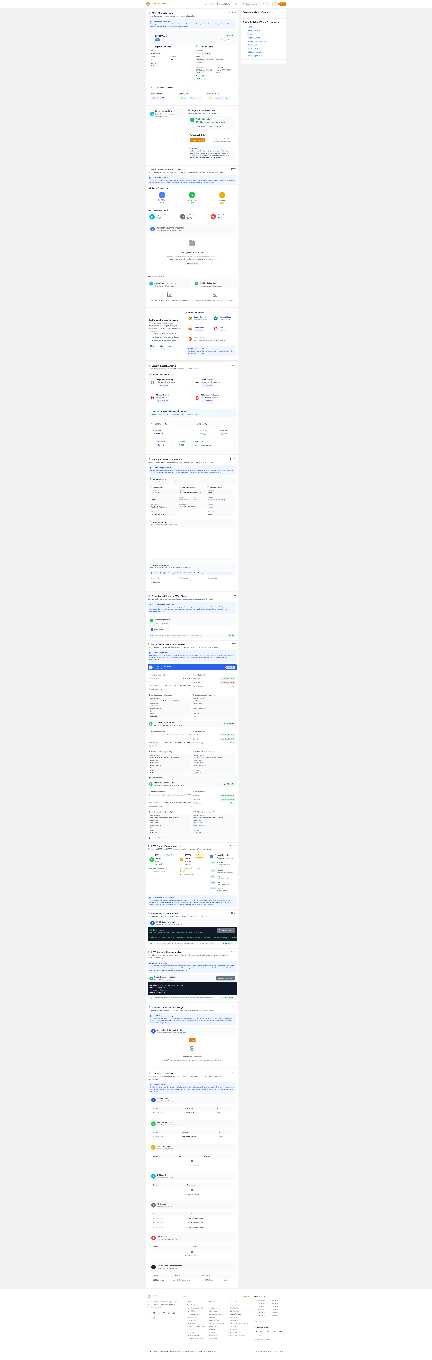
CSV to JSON (212, 1317)
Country (181, 490)
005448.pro (200, 59)
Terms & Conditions (175, 1351)
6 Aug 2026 (275, 1301)
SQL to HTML (213, 1326)
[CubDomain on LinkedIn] (174, 1313)
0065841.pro (209, 59)
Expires (153, 63)
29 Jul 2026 (275, 1313)
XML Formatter (253, 48)
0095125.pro (161, 36)
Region (181, 497)
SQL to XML (212, 1329)
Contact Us (206, 1351)
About (154, 1351)
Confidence (181, 441)
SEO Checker (212, 1302)
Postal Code (211, 512)
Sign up (283, 4)
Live (228, 98)
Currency (210, 497)
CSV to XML (233, 1317)
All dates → (257, 1321)
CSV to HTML (191, 1317)
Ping (192, 1040)
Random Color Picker (193, 1323)
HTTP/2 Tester (191, 1320)
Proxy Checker (213, 1335)
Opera (281, 1331)
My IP (250, 27)
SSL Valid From (200, 67)
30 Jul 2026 (261, 1313)
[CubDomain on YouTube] (164, 1313)
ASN (152, 497)
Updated (173, 57)
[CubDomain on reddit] (154, 1318)
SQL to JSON (191, 1329)
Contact (235, 4)
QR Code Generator (255, 52)
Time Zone (211, 490)
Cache (211, 98)
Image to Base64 (254, 38)
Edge (268, 1331)
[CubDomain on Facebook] (154, 1313)
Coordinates (182, 504)
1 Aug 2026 (261, 1310)
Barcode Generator (193, 1335)
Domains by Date (223, 4)
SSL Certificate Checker (237, 1314)
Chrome (261, 1331)
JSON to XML (234, 1320)
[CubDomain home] (156, 1296)
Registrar (154, 50)
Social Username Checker (257, 41)
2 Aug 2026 (275, 1307)
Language (210, 504)
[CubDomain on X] (159, 1313)
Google (184, 98)
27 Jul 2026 (275, 1316)
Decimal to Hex (234, 1332)
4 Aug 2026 (275, 1304)
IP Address (199, 50)
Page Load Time (201, 76)
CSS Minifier (191, 1311)
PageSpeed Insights (159, 98)
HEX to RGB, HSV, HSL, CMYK (218, 1323)
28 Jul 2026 (261, 1316)
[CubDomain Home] (156, 4)
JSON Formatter (235, 1311)
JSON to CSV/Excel (214, 1320)
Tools (213, 4)
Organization (154, 504)
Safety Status (157, 430)
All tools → (245, 1296)
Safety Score (161, 441)
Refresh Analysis (198, 140)
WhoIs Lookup (213, 1305)
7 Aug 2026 (261, 1301)
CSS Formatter (213, 1311)
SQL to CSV (233, 1326)
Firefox (274, 1331)
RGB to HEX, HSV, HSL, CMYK (239, 1323)
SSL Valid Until (220, 67)
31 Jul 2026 (275, 1310)
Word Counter (191, 1305)
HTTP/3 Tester (213, 1338)
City (195, 497)
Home (206, 4)
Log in (275, 4)
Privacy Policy (162, 1351)
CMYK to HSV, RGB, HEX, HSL (196, 1326)
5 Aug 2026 (261, 1304)
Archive (220, 98)
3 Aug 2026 (261, 1307)
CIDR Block (154, 512)
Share (234, 12)
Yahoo (200, 98)
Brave (260, 1335)
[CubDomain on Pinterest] (169, 1313)
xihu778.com (200, 62)
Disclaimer (197, 1351)
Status (214, 1351)
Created (153, 57)
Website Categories (201, 442)
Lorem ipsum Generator (237, 1335)
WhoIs (250, 34)
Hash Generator (253, 45)
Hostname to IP (213, 1332)
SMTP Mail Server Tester (195, 1338)
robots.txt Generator (215, 1314)
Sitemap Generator (254, 30)
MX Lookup (233, 1329)
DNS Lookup (191, 1332)
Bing (192, 98)
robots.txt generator (255, 56)
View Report (164, 385)
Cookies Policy (187, 1351)
